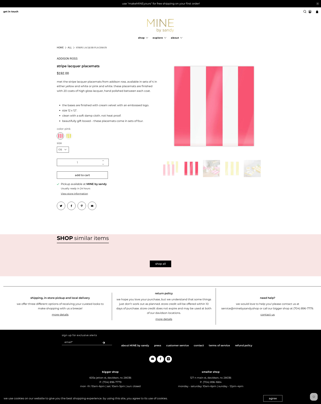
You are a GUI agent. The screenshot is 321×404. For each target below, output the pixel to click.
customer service (177, 345)
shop (141, 37)
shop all (160, 263)
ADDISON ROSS (67, 58)
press (157, 345)
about (175, 37)
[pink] (60, 135)
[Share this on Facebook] (71, 206)
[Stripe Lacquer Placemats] (213, 106)
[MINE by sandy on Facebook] (160, 359)
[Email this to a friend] (92, 206)
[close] (317, 3)
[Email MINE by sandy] (152, 359)
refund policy (243, 345)
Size (59, 143)
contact (199, 345)
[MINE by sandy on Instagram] (168, 359)
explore (158, 37)
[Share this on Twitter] (61, 206)
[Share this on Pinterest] (82, 206)
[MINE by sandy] (160, 25)
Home (60, 47)
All (70, 47)
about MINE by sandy (135, 345)
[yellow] (68, 135)
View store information (74, 193)
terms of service (219, 345)
